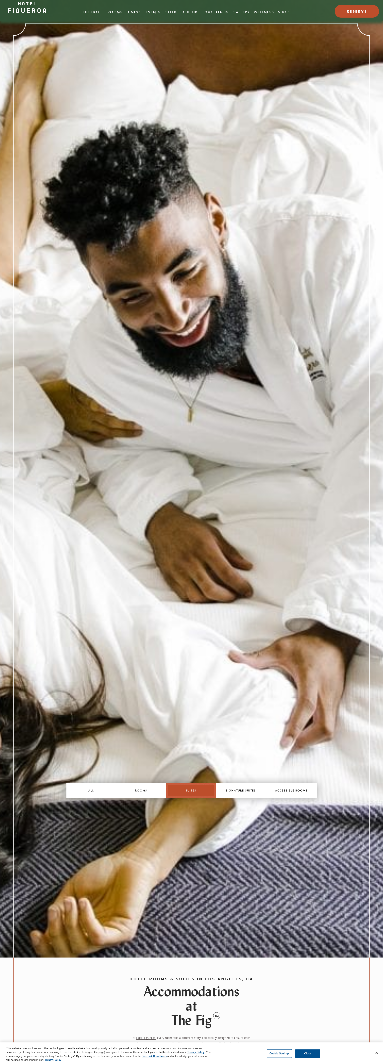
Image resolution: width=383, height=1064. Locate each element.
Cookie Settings (279, 1053)
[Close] (376, 1052)
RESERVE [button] (357, 11)
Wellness (264, 12)
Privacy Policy (195, 1052)
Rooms (115, 12)
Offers (172, 12)
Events (153, 12)
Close (307, 1053)
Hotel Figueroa (146, 1038)
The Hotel (93, 12)
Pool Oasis (216, 12)
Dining (134, 12)
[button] (91, 790)
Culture (191, 12)
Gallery (241, 12)
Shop (283, 12)
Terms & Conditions (154, 1056)
